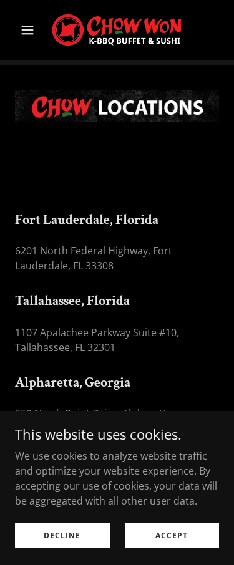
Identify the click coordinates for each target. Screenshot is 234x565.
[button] (30, 29)
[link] (117, 30)
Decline (62, 535)
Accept (171, 535)
